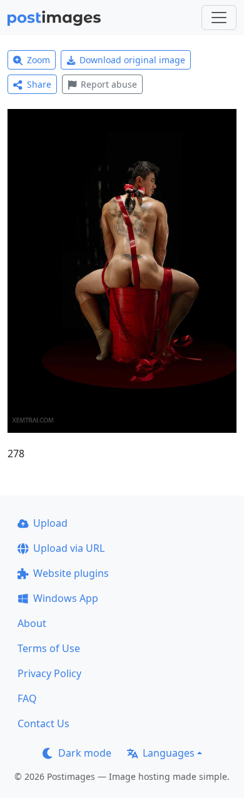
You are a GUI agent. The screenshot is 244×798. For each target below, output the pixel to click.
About (32, 623)
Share (39, 84)
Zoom (38, 60)
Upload (50, 523)
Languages (169, 753)
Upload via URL (68, 548)
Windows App (65, 598)
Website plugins (71, 573)
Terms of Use (49, 648)
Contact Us (43, 723)
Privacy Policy (49, 673)
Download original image (132, 60)
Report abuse (109, 84)
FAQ (27, 698)
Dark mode (84, 753)
